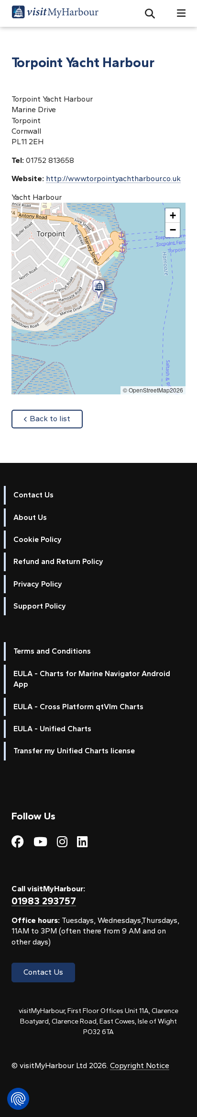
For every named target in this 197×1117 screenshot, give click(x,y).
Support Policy (39, 605)
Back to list (56, 418)
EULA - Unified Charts (52, 728)
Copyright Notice (139, 1065)
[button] (146, 13)
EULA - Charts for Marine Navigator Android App (91, 679)
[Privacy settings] (18, 1099)
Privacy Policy (37, 583)
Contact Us (33, 494)
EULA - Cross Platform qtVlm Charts (78, 706)
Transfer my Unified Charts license (74, 750)
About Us (30, 517)
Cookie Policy (37, 539)
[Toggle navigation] (177, 13)
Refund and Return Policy (58, 561)
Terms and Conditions (52, 651)
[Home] (54, 13)
